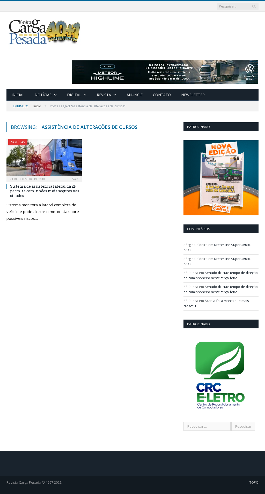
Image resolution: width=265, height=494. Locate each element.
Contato (162, 94)
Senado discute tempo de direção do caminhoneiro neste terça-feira (220, 275)
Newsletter (193, 94)
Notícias (43, 94)
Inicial (18, 94)
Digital (74, 94)
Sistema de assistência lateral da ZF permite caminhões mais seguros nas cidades (44, 191)
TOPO (254, 482)
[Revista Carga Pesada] (45, 31)
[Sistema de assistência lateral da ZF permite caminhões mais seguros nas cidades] (44, 159)
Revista (104, 94)
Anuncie (135, 94)
